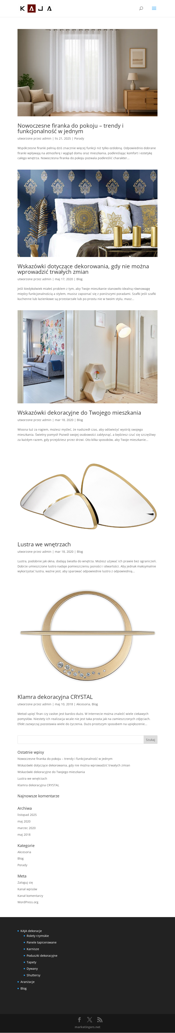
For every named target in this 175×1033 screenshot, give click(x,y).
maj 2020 (24, 821)
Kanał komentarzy (30, 896)
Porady (79, 138)
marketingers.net (87, 1027)
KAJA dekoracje (31, 931)
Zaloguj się (25, 882)
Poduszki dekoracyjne (42, 956)
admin (46, 138)
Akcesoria (83, 704)
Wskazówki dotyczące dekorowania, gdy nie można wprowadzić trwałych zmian (83, 269)
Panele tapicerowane (42, 942)
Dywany (32, 969)
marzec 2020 (27, 828)
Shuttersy (33, 975)
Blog (79, 279)
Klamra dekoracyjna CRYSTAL (55, 697)
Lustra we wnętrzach (44, 544)
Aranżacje (27, 982)
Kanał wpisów (27, 889)
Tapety (31, 962)
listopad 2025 (27, 815)
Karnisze (33, 949)
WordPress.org (28, 902)
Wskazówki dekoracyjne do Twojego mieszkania (79, 412)
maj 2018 (24, 834)
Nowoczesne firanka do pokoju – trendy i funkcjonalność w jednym (71, 128)
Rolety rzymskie (38, 936)
